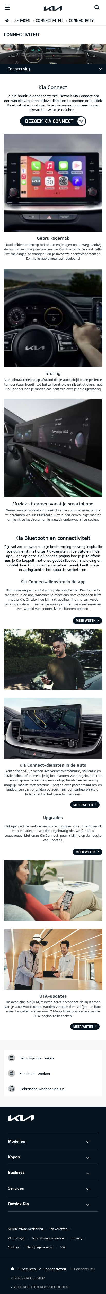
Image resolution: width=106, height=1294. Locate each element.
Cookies (13, 1247)
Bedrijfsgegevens (39, 1247)
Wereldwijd (16, 1238)
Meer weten (85, 620)
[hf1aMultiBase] (53, 183)
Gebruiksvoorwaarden (48, 1238)
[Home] (12, 1269)
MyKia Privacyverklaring (25, 1228)
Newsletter (59, 1228)
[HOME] (7, 20)
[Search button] (97, 7)
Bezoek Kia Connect (49, 121)
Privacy (77, 1238)
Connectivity (19, 68)
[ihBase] (53, 60)
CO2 (62, 1247)
